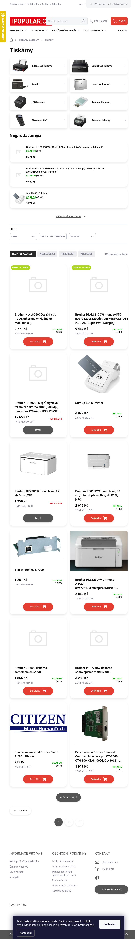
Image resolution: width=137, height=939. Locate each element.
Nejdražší (68, 254)
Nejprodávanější (22, 254)
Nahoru (23, 810)
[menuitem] (19, 31)
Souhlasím (110, 924)
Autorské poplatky (61, 891)
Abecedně (86, 254)
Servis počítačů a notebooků (24, 4)
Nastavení (26, 933)
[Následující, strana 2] (69, 822)
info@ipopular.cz (110, 862)
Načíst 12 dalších (68, 797)
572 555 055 (107, 868)
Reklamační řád (60, 880)
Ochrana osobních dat (63, 866)
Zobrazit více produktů (68, 216)
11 (79, 822)
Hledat (83, 21)
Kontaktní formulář (111, 889)
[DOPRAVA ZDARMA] (38, 288)
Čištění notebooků (51, 4)
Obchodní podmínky (62, 861)
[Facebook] (97, 877)
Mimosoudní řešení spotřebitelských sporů (64, 873)
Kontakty (14, 877)
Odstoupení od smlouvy (64, 885)
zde (92, 925)
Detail (38, 430)
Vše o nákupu (17, 872)
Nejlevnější (47, 254)
